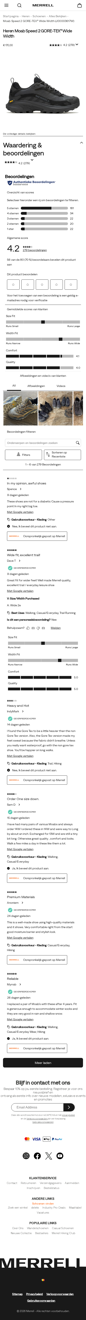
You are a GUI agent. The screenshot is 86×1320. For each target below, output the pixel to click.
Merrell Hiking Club (63, 1233)
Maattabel (75, 1207)
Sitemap (17, 1294)
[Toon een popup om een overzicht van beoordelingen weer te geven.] (77, 45)
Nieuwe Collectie (21, 1233)
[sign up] (69, 1107)
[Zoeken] (19, 5)
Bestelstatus (51, 1188)
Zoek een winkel (18, 1207)
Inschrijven (33, 1188)
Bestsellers (41, 1233)
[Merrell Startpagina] (43, 5)
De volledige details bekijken (19, 133)
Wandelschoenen (38, 1228)
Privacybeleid (34, 1294)
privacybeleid (68, 1115)
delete (35, 1207)
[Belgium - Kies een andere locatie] (43, 1280)
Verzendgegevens (50, 1183)
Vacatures (43, 1212)
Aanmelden (72, 1183)
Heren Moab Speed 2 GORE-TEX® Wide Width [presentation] (37, 33)
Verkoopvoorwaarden (37, 1118)
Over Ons (18, 1228)
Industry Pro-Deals (53, 1207)
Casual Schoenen (63, 1228)
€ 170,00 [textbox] (8, 45)
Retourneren (28, 1183)
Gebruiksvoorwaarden (42, 1122)
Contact (12, 1183)
